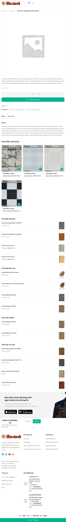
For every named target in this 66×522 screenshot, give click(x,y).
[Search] (24, 3)
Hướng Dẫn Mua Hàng (52, 449)
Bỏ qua (36, 520)
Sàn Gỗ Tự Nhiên (12, 465)
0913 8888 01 (37, 486)
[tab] (3, 116)
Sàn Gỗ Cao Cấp (13, 467)
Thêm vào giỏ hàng (34, 99)
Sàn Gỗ (3, 461)
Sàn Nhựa (17, 461)
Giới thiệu (26, 439)
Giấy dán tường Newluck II (33, 109)
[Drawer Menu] (32, 3)
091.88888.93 (37, 503)
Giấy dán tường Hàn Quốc (16, 109)
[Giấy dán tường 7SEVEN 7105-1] (33, 158)
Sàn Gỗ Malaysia (5, 465)
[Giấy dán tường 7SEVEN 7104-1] (12, 158)
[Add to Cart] (19, 169)
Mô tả (3, 116)
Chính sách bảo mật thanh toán (32, 449)
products (12, 11)
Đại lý (3, 487)
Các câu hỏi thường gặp (8, 477)
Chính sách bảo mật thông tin (32, 445)
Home (5, 11)
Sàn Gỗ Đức (4, 463)
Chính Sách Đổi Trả (51, 445)
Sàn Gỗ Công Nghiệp (9, 461)
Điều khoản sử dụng (7, 480)
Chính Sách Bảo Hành (51, 442)
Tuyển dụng (27, 442)
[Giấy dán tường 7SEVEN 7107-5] (12, 193)
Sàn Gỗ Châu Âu (10, 463)
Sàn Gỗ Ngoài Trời (5, 467)
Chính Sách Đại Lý (50, 439)
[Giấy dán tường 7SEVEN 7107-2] (54, 158)
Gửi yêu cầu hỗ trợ (7, 484)
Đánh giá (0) (11, 116)
